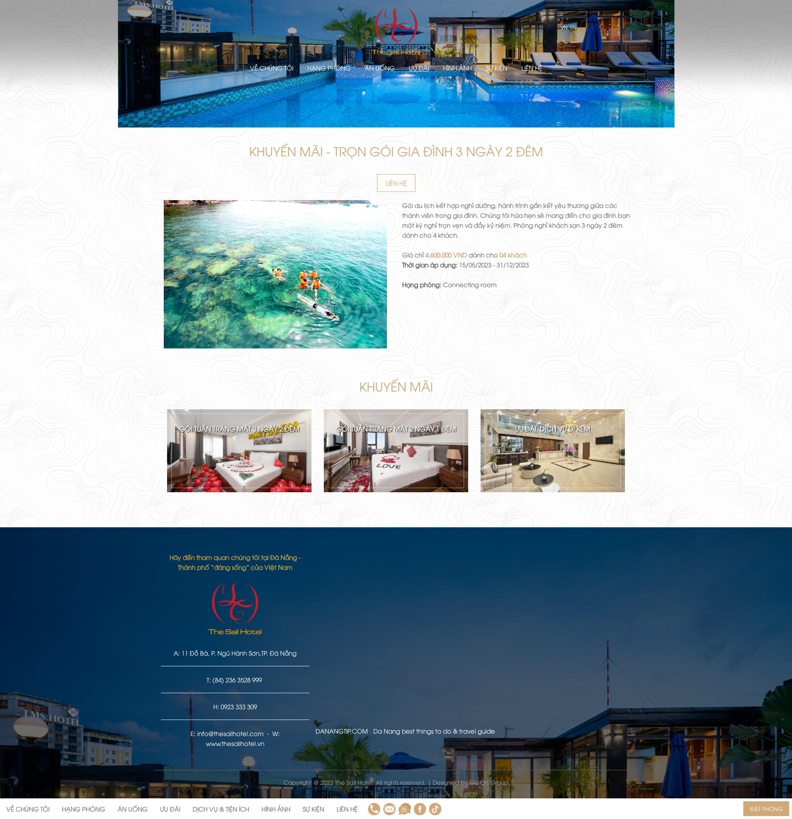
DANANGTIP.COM (342, 731)
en (572, 27)
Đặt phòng (766, 808)
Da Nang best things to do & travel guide (434, 731)
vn (563, 27)
